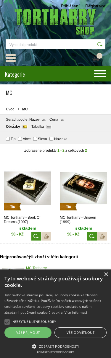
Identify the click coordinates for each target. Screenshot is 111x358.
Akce (27, 139)
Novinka (60, 139)
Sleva (42, 139)
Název (34, 119)
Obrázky (13, 127)
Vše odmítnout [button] (80, 332)
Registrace (95, 6)
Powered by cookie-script (55, 352)
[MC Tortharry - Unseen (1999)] (83, 213)
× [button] (106, 274)
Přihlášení (70, 6)
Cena (53, 119)
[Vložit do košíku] (46, 236)
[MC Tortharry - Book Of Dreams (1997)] (27, 213)
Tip (13, 139)
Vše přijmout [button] (28, 332)
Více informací (76, 312)
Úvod (10, 109)
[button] (55, 346)
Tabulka (37, 127)
